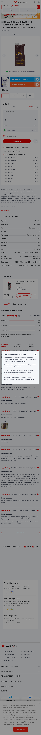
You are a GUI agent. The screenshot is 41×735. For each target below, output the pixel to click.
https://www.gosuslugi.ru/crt (12, 374)
